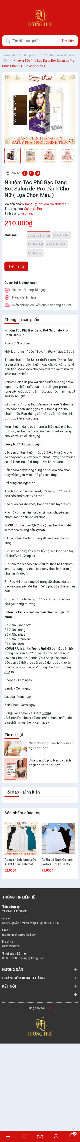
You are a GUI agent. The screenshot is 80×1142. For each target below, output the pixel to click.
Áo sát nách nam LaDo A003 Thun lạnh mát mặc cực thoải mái (20, 862)
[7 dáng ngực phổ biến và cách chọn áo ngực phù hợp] (15, 769)
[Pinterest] (31, 173)
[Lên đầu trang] (74, 1122)
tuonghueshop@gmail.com (19, 934)
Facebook (24, 718)
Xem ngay (25, 680)
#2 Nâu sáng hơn (39, 235)
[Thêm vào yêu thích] (71, 140)
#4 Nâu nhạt (35, 244)
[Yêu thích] (24, 1136)
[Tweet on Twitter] (37, 173)
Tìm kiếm (67, 41)
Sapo (48, 1008)
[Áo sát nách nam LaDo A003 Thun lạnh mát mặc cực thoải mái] (21, 838)
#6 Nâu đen (35, 253)
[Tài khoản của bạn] (56, 1136)
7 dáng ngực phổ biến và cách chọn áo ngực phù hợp (50, 763)
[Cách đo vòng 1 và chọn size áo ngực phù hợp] (15, 748)
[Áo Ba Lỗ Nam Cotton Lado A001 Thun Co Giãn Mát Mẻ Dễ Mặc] (58, 838)
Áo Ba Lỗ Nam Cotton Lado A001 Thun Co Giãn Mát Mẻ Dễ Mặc (57, 862)
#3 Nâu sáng (61, 235)
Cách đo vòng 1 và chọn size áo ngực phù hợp (51, 745)
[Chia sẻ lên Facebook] (25, 173)
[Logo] (40, 1026)
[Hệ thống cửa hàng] (40, 1136)
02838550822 (10, 946)
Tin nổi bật (13, 734)
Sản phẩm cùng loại (22, 812)
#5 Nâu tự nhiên (56, 244)
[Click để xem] (40, 109)
